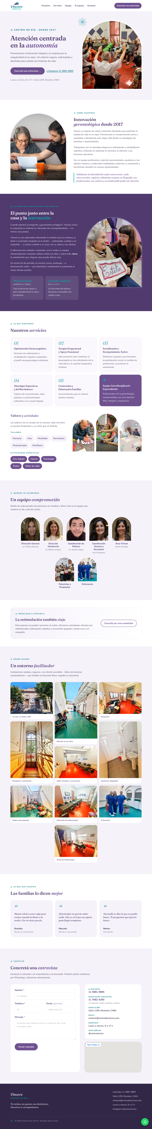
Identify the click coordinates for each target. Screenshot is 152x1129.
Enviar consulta (26, 1046)
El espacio (79, 5)
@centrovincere (96, 1033)
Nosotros (46, 5)
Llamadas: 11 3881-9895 (124, 1092)
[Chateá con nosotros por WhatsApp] (145, 1122)
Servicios (57, 5)
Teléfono (20, 1003)
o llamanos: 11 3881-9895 (60, 71)
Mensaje (20, 1017)
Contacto (91, 5)
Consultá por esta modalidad (118, 623)
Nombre (19, 990)
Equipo (68, 5)
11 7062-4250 (96, 999)
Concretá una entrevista (128, 5)
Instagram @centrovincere (124, 1109)
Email (54, 1003)
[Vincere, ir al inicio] (16, 6)
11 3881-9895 (96, 992)
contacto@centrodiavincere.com (103, 1018)
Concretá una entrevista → (27, 71)
